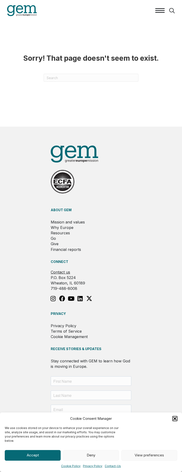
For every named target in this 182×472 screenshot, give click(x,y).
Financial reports (66, 249)
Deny (91, 455)
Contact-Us (113, 466)
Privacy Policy (92, 466)
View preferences (149, 455)
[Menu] (160, 11)
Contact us (60, 272)
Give (55, 243)
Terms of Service (66, 331)
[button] (175, 418)
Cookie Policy (71, 466)
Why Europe (62, 227)
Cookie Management (69, 336)
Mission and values (68, 222)
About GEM (61, 210)
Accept (33, 455)
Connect (59, 262)
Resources (60, 233)
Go (53, 238)
